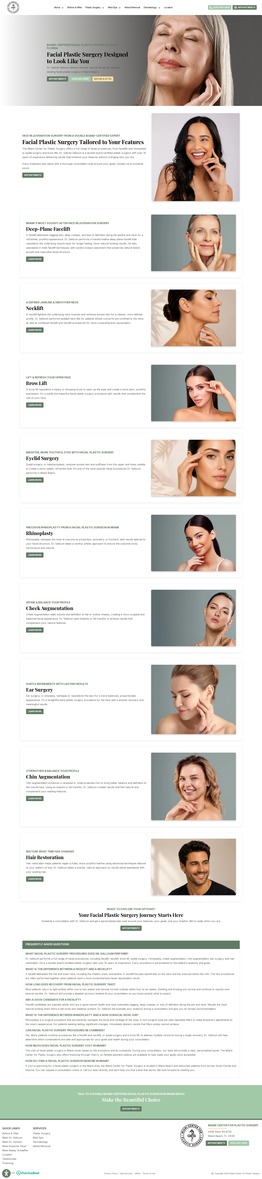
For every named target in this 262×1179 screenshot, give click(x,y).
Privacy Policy (111, 1173)
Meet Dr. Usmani (12, 1141)
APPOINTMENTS (216, 1143)
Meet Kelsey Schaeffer (15, 1150)
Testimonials (9, 1158)
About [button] (57, 7)
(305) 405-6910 (221, 7)
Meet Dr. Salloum (12, 1137)
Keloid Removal (132, 7)
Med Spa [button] (113, 7)
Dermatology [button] (151, 7)
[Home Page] (13, 7)
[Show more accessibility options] (6, 1173)
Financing (7, 1163)
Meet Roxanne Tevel (14, 1146)
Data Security (126, 1173)
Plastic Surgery (41, 1133)
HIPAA (137, 1173)
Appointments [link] (246, 7)
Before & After (74, 7)
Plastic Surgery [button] (94, 7)
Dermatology (40, 1141)
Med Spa (38, 1137)
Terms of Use (149, 1173)
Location (168, 7)
